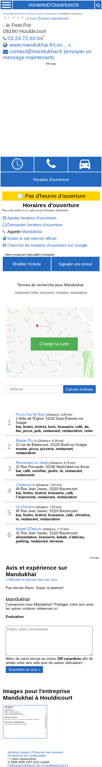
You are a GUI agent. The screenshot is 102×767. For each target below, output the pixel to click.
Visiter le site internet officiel (31, 238)
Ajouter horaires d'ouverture (31, 218)
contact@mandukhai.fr (36, 51)
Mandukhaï (32, 231)
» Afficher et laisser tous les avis (31, 580)
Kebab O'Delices (29, 529)
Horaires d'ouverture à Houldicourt (41, 14)
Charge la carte (54, 344)
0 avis (31, 18)
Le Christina (25, 507)
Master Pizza (26, 441)
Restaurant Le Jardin (32, 463)
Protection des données (47, 752)
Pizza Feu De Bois (30, 414)
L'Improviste (25, 485)
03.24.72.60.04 (25, 38)
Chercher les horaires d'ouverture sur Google (47, 245)
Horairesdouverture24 (13, 14)
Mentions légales (19, 752)
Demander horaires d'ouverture (35, 224)
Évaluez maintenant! (53, 18)
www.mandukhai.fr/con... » (40, 45)
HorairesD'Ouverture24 (54, 5)
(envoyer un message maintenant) (47, 54)
